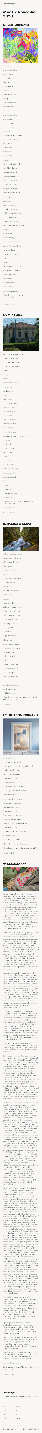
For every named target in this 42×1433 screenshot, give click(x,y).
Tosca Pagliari (10, 3)
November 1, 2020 (8, 853)
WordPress (35, 1429)
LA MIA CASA (12, 314)
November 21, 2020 (9, 513)
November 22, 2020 (9, 304)
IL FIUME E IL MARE (17, 523)
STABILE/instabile (16, 24)
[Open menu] (37, 3)
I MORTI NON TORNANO (20, 715)
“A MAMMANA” (14, 863)
